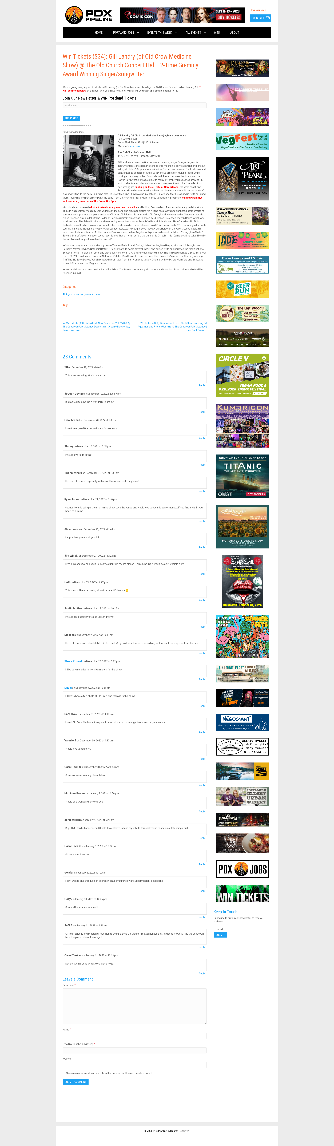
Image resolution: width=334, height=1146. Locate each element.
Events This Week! (160, 32)
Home (99, 32)
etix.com (135, 146)
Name (67, 1029)
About (234, 32)
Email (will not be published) (79, 1044)
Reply (202, 385)
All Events (193, 32)
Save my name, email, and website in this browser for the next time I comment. (109, 1073)
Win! (217, 32)
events (89, 294)
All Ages (67, 294)
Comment (69, 985)
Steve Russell (73, 661)
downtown (78, 294)
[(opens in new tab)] (182, 15)
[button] (138, 33)
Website (67, 1058)
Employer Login (258, 10)
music (97, 294)
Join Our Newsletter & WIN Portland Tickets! (100, 98)
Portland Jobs (123, 32)
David (68, 687)
